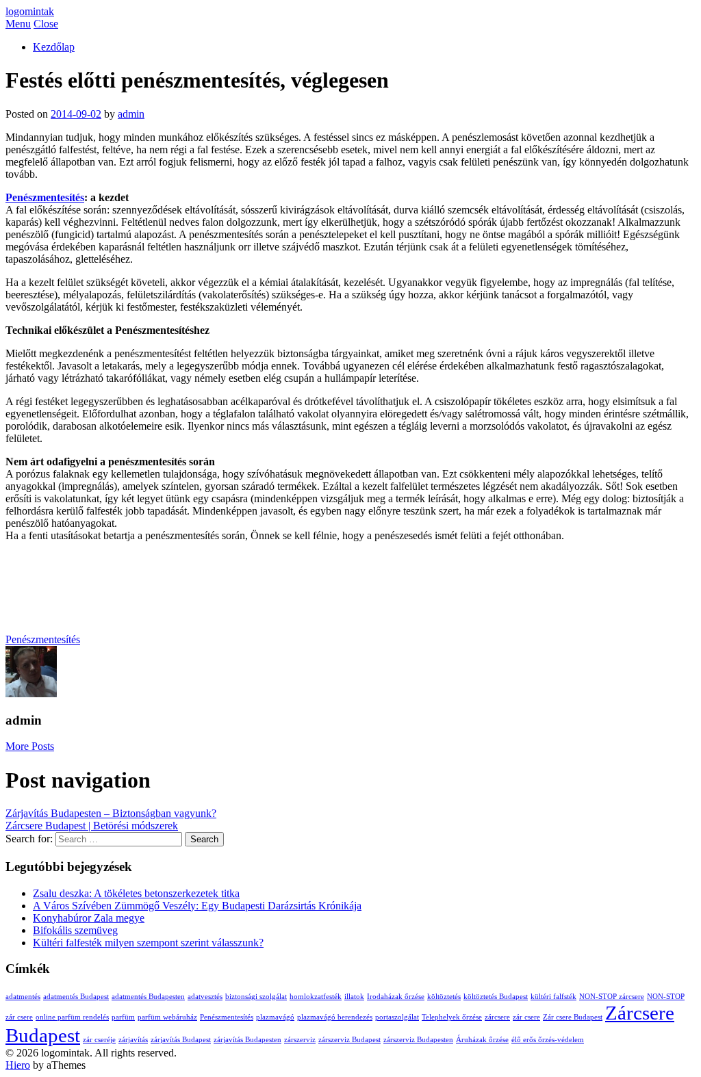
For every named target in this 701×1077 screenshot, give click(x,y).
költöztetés (444, 996)
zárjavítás (133, 1039)
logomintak (29, 11)
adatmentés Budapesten (148, 996)
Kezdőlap (54, 47)
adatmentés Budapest (76, 996)
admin (131, 114)
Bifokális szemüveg (75, 930)
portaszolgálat (397, 1017)
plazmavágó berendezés (334, 1017)
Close (46, 23)
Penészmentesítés (44, 197)
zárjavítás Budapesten (247, 1039)
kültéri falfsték (553, 996)
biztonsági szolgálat (256, 996)
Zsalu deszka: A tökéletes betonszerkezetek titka (136, 893)
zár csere (526, 1017)
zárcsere (497, 1017)
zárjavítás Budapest (181, 1039)
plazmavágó (275, 1017)
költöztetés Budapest (495, 996)
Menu (18, 23)
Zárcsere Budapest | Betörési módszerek (91, 825)
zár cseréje (99, 1039)
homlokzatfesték (316, 996)
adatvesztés (205, 996)
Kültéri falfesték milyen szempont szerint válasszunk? (148, 942)
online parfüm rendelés (72, 1017)
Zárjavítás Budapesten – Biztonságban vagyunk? (110, 813)
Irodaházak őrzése (395, 996)
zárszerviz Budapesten (418, 1039)
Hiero (17, 1065)
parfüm (123, 1017)
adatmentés (22, 996)
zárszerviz (300, 1039)
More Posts (29, 746)
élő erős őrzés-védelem (547, 1039)
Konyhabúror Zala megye (88, 918)
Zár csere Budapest (572, 1017)
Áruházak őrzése (482, 1039)
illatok (354, 996)
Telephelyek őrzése (452, 1017)
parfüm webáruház (167, 1017)
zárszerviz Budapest (349, 1039)
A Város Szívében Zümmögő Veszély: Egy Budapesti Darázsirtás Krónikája (197, 905)
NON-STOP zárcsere (611, 996)
